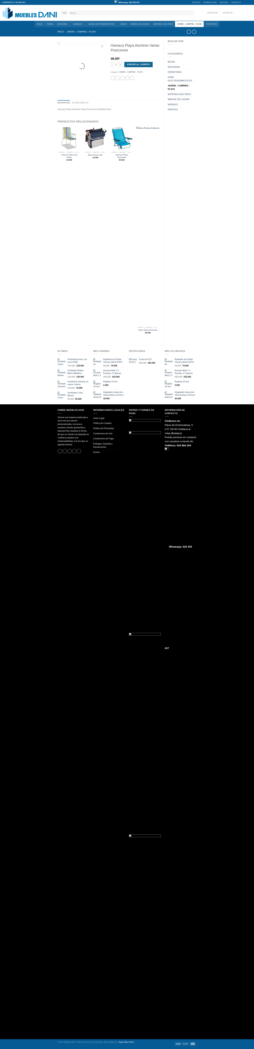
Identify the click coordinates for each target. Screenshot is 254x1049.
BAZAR (124, 24)
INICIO (39, 24)
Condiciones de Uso (102, 433)
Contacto (236, 2)
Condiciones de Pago (103, 438)
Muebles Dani (210, 2)
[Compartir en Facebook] (113, 78)
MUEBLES (78, 24)
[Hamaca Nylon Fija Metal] (69, 138)
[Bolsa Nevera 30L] (95, 138)
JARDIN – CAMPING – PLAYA (189, 24)
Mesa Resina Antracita (148, 330)
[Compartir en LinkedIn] (132, 78)
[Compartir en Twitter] (117, 78)
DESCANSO (62, 24)
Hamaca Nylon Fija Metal (69, 156)
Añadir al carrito (138, 64)
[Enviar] (192, 13)
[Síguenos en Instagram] (248, 2)
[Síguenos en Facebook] (245, 2)
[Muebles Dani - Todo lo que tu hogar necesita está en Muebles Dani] (29, 13)
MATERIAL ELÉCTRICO (163, 24)
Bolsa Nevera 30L (95, 155)
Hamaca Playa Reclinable (122, 156)
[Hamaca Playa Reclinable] (121, 138)
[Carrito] (250, 13)
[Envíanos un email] (250, 2)
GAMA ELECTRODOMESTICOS (101, 24)
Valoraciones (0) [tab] (80, 103)
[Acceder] (244, 13)
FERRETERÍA (211, 24)
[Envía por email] (122, 78)
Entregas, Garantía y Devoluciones (102, 445)
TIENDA (50, 24)
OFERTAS (196, 2)
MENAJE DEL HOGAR (140, 24)
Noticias (224, 2)
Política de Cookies (102, 423)
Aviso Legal (98, 418)
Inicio (61, 32)
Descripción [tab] (64, 103)
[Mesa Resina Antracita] (148, 225)
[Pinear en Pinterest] (127, 78)
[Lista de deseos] (238, 13)
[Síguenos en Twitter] (69, 451)
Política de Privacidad (103, 428)
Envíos (96, 452)
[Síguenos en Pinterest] (79, 451)
